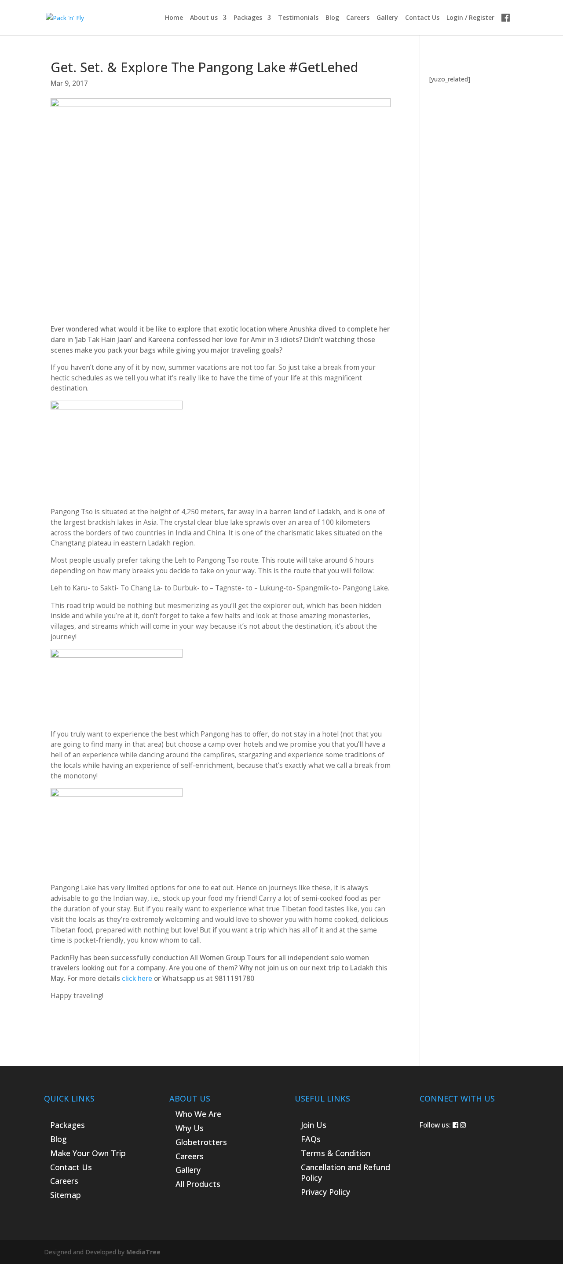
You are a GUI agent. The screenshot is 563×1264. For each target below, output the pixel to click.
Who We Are (198, 1114)
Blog (332, 18)
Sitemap (65, 1195)
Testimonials (298, 18)
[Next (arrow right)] (547, 632)
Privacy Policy (325, 1192)
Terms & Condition (335, 1153)
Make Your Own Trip (88, 1153)
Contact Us (422, 18)
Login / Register (470, 18)
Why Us (189, 1128)
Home (174, 18)
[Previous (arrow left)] (15, 632)
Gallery (387, 18)
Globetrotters (201, 1142)
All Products (197, 1184)
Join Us (313, 1125)
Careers (357, 18)
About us (204, 18)
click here (137, 978)
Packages (248, 18)
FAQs (311, 1139)
